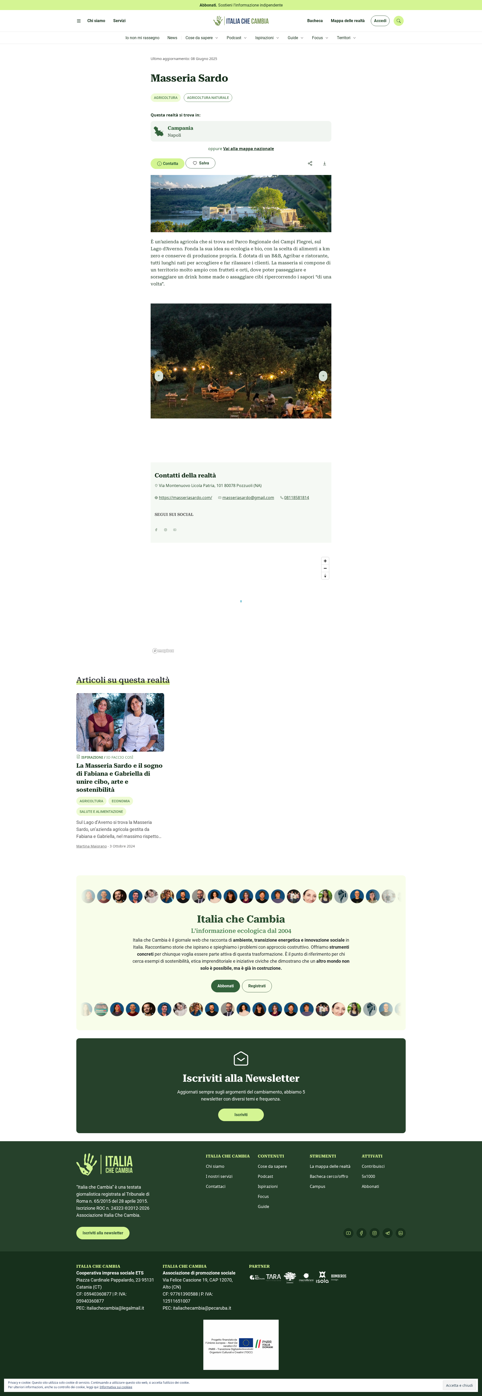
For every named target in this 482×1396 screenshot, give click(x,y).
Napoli (174, 135)
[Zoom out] (325, 568)
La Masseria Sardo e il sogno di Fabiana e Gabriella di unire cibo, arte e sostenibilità (119, 777)
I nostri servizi (219, 1176)
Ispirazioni (268, 1186)
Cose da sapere (272, 1166)
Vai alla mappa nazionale (248, 148)
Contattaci (215, 1186)
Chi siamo (215, 1166)
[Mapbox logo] (163, 651)
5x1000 (368, 1176)
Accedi (380, 20)
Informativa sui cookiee (116, 1387)
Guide (263, 1206)
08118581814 (296, 497)
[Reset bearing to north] (325, 575)
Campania (180, 128)
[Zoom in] (325, 561)
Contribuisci (373, 1166)
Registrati (257, 986)
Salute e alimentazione (101, 812)
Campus (317, 1186)
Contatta (170, 163)
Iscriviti (241, 1114)
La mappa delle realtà (330, 1166)
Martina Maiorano (91, 846)
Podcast (265, 1176)
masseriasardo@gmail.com (248, 497)
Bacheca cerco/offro (329, 1176)
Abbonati (225, 986)
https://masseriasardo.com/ (185, 497)
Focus (263, 1196)
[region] (241, 605)
